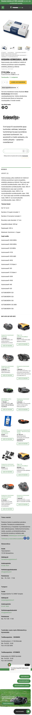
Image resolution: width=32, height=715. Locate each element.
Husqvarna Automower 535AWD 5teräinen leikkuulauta (7, 497)
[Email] (6, 107)
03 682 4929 (5, 565)
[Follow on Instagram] (28, 538)
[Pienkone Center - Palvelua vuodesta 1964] (17, 7)
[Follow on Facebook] (25, 538)
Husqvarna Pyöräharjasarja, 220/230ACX (5, 431)
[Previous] (4, 29)
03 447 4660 (5, 606)
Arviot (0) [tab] (4, 173)
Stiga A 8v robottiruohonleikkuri (22, 465)
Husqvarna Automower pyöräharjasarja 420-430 (7, 465)
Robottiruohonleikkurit (9, 54)
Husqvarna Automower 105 (23, 367)
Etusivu (3, 52)
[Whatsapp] (2, 107)
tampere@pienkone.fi (7, 600)
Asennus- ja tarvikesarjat (9, 56)
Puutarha (11, 52)
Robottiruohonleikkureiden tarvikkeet (13, 55)
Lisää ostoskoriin (18, 82)
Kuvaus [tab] (4, 169)
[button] (2, 7)
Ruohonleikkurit (20, 52)
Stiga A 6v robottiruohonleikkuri (22, 335)
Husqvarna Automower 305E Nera (7, 335)
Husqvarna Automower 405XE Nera (23, 496)
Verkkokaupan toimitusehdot (17, 535)
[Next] (28, 29)
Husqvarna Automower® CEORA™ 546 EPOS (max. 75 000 (23, 431)
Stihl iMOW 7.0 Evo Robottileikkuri (6, 399)
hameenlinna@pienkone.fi (9, 559)
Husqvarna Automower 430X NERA (23, 399)
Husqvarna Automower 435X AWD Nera (7, 367)
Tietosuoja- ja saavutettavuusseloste (12, 538)
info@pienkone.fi (6, 572)
